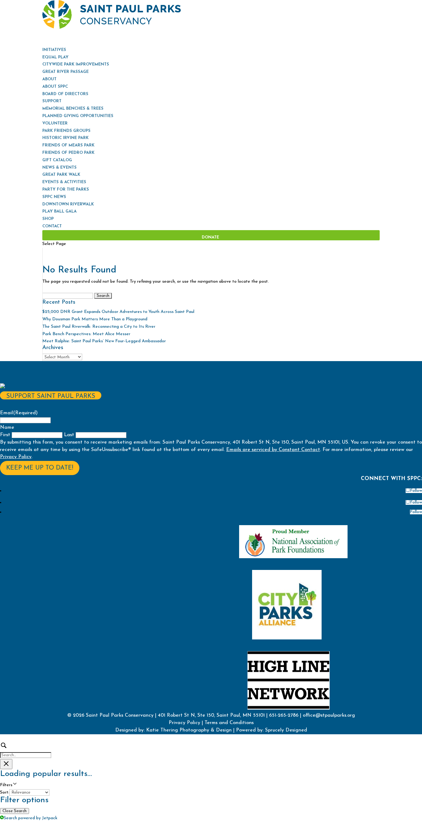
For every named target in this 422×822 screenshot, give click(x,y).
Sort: (4, 792)
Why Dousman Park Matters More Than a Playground (94, 319)
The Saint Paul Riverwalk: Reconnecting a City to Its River (98, 326)
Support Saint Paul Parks (50, 396)
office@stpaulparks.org (329, 715)
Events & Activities (64, 182)
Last (69, 434)
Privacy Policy (16, 456)
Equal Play (55, 57)
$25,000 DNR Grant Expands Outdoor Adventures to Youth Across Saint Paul (118, 312)
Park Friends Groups (66, 131)
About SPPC (55, 87)
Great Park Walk (61, 175)
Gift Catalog (57, 160)
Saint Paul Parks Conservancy (120, 715)
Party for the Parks (65, 190)
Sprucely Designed (285, 730)
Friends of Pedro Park (68, 153)
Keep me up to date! (39, 468)
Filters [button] (14, 785)
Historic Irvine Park (65, 138)
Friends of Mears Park (68, 145)
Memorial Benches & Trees (72, 109)
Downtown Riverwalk (68, 204)
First (5, 434)
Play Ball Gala (59, 211)
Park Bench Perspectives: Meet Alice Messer (86, 334)
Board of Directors (65, 94)
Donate (210, 237)
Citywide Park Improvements (75, 64)
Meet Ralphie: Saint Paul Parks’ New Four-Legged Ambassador (104, 341)
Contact (52, 226)
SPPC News (54, 197)
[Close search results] (6, 764)
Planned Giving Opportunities (77, 116)
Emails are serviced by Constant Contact (273, 449)
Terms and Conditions (229, 722)
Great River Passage (65, 72)
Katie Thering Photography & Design (189, 730)
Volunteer (55, 123)
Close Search (14, 811)
